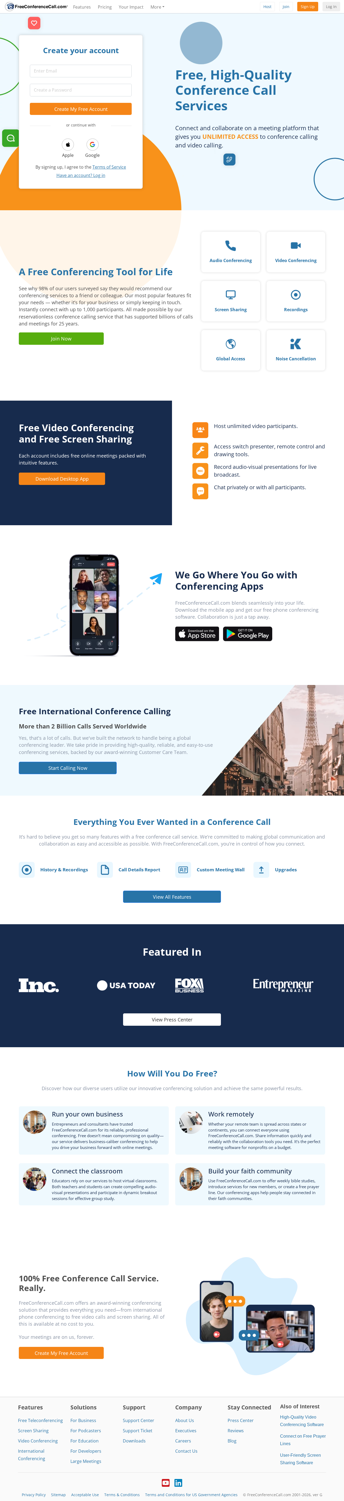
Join (286, 6)
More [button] (155, 7)
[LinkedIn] (178, 1482)
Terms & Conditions (122, 1494)
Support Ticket (137, 1431)
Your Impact (131, 7)
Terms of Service (109, 167)
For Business (83, 1420)
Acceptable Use (85, 1494)
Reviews (236, 1431)
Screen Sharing (33, 1431)
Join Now (61, 338)
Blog (232, 1441)
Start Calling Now (67, 767)
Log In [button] (331, 6)
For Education (84, 1441)
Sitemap (58, 1494)
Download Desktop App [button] (62, 478)
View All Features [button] (172, 896)
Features (82, 7)
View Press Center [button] (172, 1019)
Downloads (134, 1441)
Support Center (138, 1420)
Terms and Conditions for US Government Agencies (191, 1494)
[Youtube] (165, 1482)
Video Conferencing (38, 1441)
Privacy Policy (34, 1494)
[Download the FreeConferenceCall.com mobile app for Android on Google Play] (247, 633)
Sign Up (308, 6)
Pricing (105, 7)
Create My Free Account (81, 109)
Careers (183, 1441)
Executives (185, 1431)
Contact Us (186, 1451)
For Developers (85, 1451)
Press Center (241, 1420)
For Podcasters (85, 1431)
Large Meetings (85, 1461)
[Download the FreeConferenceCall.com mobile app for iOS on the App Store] (197, 633)
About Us (184, 1420)
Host (267, 6)
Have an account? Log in (80, 175)
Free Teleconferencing (40, 1420)
